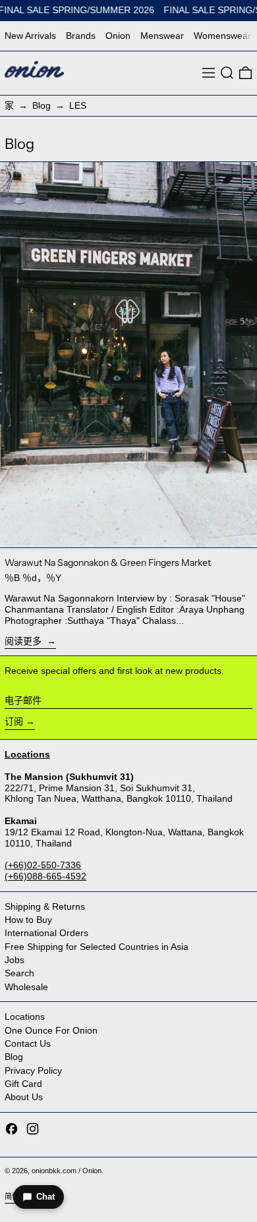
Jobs (14, 960)
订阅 (14, 721)
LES (77, 105)
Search (19, 973)
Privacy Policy (33, 1070)
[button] (227, 73)
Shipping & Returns (45, 906)
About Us (24, 1097)
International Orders (46, 933)
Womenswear (222, 35)
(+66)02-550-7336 (43, 865)
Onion (117, 35)
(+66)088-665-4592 (45, 876)
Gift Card (23, 1083)
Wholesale (26, 987)
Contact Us (28, 1043)
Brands (81, 35)
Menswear (162, 35)
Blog (41, 105)
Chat (45, 1197)
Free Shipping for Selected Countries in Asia (96, 946)
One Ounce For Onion (51, 1030)
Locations (25, 1016)
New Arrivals (30, 35)
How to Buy (28, 919)
